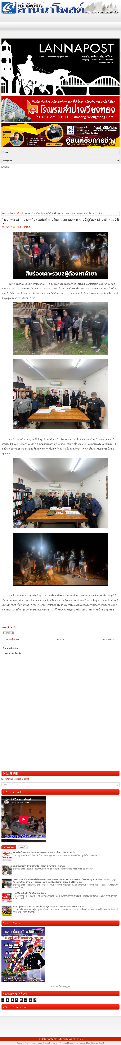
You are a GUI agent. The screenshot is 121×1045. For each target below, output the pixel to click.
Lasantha (54, 1043)
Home (5, 213)
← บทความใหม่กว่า (10, 639)
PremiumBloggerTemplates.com (73, 1043)
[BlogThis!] (7, 632)
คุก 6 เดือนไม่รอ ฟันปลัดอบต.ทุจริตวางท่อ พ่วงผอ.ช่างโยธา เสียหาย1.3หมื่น (44, 852)
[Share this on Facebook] (8, 627)
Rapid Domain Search (95, 1043)
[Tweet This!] (11, 627)
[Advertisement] (60, 189)
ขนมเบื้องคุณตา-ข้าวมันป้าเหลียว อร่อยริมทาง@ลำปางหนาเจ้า (39, 866)
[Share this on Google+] (15, 627)
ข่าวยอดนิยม (9, 847)
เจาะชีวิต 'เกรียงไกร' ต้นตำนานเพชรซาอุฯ (30, 893)
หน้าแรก (60, 639)
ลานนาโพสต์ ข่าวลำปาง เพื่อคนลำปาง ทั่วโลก (64, 1039)
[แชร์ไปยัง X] (9, 632)
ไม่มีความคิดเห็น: (23, 227)
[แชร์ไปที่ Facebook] (12, 632)
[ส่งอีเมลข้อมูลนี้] (4, 632)
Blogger (66, 986)
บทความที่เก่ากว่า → (110, 639)
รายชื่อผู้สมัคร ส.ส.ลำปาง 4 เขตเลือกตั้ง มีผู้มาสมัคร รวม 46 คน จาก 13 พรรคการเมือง (48, 907)
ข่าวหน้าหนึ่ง (14, 213)
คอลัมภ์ (22, 847)
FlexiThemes (30, 1043)
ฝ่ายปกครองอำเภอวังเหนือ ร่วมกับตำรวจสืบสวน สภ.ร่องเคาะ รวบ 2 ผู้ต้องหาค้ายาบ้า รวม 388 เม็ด (60, 221)
